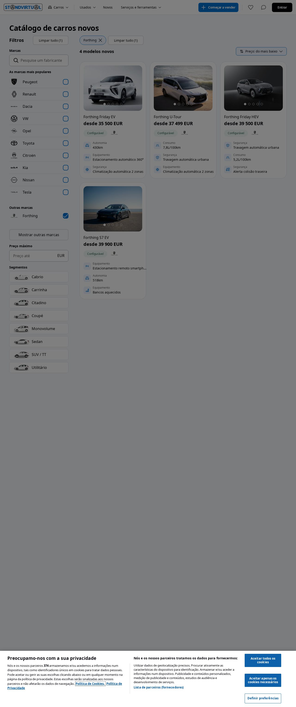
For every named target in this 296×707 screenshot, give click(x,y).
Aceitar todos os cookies (263, 660)
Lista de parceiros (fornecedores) (159, 687)
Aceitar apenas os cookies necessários (263, 680)
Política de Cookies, (90, 684)
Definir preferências (263, 698)
